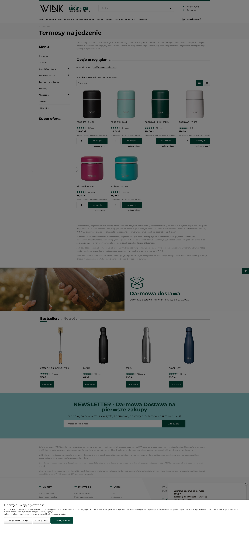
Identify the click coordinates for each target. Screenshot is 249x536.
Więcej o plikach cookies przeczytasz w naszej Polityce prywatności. (35, 514)
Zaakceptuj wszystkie (62, 520)
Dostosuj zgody (41, 520)
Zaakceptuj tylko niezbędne (18, 520)
